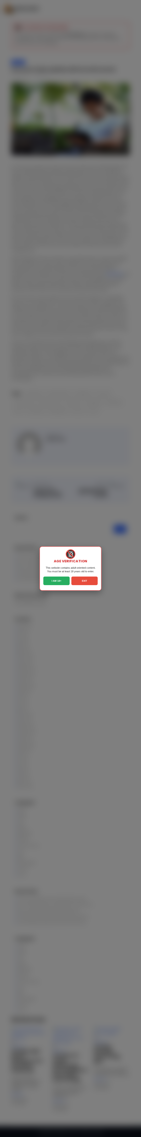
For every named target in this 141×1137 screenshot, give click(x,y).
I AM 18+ (56, 580)
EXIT (84, 580)
